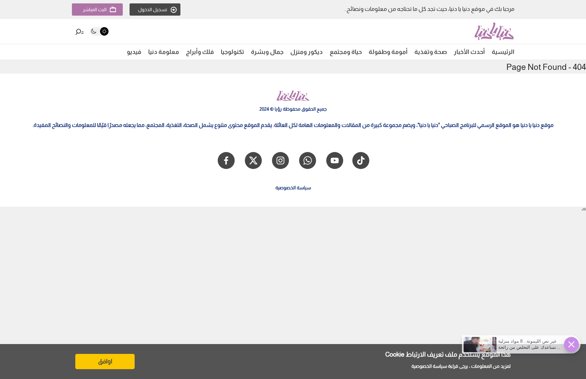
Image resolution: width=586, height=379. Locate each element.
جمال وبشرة (267, 52)
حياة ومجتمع (346, 52)
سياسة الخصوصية (429, 366)
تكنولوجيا (232, 52)
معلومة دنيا (163, 52)
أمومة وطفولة (388, 52)
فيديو (134, 52)
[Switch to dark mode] (99, 31)
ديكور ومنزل (306, 52)
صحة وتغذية (430, 52)
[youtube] (334, 160)
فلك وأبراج (200, 52)
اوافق (105, 361)
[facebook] (226, 160)
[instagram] (280, 160)
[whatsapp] (307, 160)
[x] (253, 160)
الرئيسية (503, 52)
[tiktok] (360, 160)
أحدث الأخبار (469, 52)
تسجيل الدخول (152, 9)
